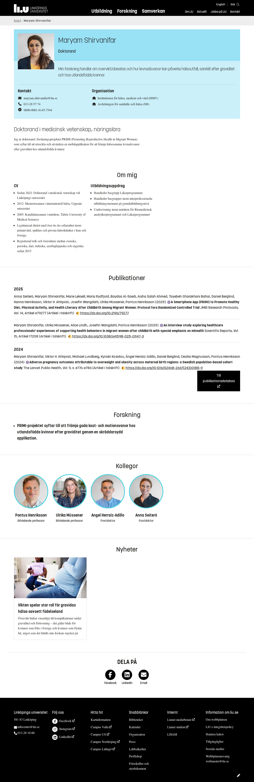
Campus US (98, 734)
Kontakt (235, 11)
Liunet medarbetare (179, 719)
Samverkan (153, 11)
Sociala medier (215, 749)
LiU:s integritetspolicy (220, 727)
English (220, 4)
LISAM (172, 734)
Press (132, 742)
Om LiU (189, 11)
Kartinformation (101, 719)
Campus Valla (99, 727)
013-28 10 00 (26, 733)
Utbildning (101, 11)
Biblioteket (136, 719)
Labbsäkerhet (137, 749)
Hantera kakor (215, 734)
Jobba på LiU (219, 11)
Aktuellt (202, 11)
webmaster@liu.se (217, 761)
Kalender (134, 727)
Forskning (127, 11)
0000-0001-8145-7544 (38, 110)
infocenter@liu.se (28, 727)
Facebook (65, 721)
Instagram (65, 729)
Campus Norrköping (103, 742)
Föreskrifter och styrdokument (139, 765)
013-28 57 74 (32, 104)
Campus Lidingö (101, 749)
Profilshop (135, 756)
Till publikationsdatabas (219, 378)
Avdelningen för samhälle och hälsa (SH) (123, 104)
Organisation (137, 734)
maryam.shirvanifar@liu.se (40, 98)
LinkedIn (65, 737)
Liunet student (176, 727)
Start (17, 20)
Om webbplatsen (216, 719)
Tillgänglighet (214, 741)
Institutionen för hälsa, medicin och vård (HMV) (128, 98)
